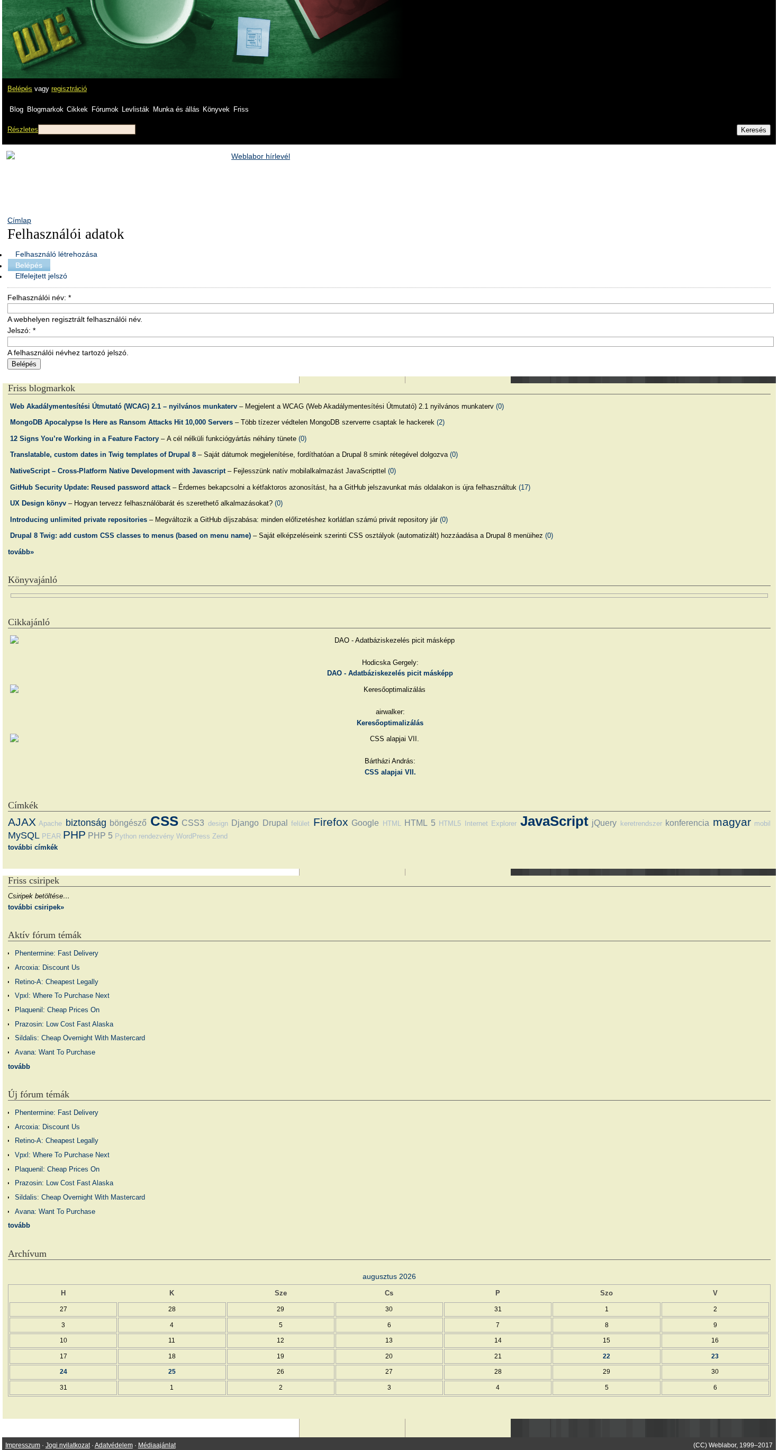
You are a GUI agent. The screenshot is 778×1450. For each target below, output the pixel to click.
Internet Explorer (491, 823)
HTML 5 (419, 822)
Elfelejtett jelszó (41, 276)
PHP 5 (100, 835)
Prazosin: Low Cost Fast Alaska (64, 1024)
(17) (524, 487)
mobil (762, 823)
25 (172, 1371)
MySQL (24, 835)
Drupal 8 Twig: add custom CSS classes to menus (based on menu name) (130, 535)
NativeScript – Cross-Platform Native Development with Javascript (117, 471)
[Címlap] (43, 29)
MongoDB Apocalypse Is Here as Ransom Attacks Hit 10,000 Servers (121, 422)
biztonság (86, 822)
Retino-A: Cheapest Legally (56, 982)
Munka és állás (176, 109)
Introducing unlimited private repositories (78, 520)
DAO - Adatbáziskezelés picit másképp (390, 673)
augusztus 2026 (389, 1276)
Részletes (22, 129)
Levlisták (135, 109)
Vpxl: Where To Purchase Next (62, 995)
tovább (19, 1066)
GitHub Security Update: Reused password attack (90, 487)
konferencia (687, 822)
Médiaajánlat (157, 1445)
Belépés (19, 89)
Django (245, 822)
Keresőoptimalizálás (390, 723)
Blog (16, 109)
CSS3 (193, 822)
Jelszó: (21, 330)
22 (606, 1356)
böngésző (128, 822)
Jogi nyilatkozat (68, 1445)
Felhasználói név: (39, 297)
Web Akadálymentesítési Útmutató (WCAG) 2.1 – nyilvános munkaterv (123, 406)
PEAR (51, 836)
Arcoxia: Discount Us (47, 967)
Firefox (330, 822)
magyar (732, 822)
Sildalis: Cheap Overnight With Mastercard (80, 1038)
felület (300, 823)
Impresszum (22, 1445)
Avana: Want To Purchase (55, 1052)
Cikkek (77, 109)
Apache (50, 823)
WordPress (193, 836)
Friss (241, 109)
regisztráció (69, 89)
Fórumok (105, 109)
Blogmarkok (45, 109)
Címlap (19, 220)
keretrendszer (641, 823)
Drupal (275, 822)
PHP (74, 834)
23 (715, 1356)
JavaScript (554, 821)
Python (126, 836)
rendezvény (156, 836)
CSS (164, 821)
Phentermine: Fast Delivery (56, 953)
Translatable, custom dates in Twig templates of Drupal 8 (103, 454)
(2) (441, 422)
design (218, 823)
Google (365, 822)
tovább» (21, 552)
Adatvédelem (114, 1445)
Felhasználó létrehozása (56, 254)
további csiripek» (36, 907)
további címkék (33, 847)
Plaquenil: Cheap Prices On (57, 1010)
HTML (392, 823)
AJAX (22, 822)
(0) (500, 406)
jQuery (604, 822)
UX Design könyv (38, 503)
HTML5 (450, 823)
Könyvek (216, 109)
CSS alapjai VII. (390, 772)
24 (63, 1371)
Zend (220, 836)
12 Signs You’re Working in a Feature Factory (84, 439)
